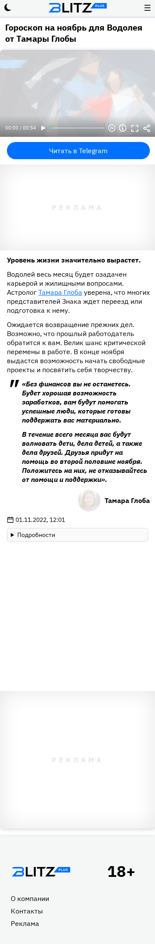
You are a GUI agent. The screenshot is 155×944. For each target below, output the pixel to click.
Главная (41, 871)
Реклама (25, 923)
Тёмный (8, 7)
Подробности (36, 535)
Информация (123, 128)
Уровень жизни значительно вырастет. (74, 260)
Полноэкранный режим (135, 128)
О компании (30, 898)
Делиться (147, 128)
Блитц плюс (77, 7)
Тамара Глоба (60, 292)
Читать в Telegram (78, 150)
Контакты (27, 911)
